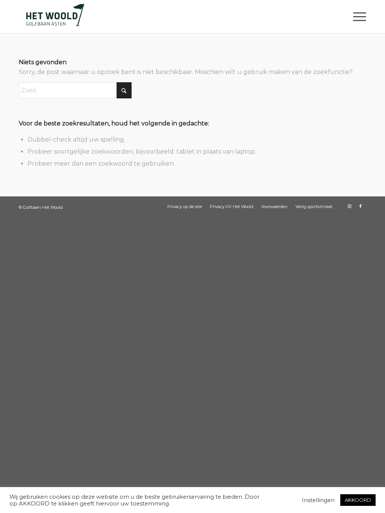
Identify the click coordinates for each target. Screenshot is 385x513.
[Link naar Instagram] (349, 206)
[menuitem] (357, 16)
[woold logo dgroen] (55, 16)
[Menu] (357, 16)
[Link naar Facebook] (360, 206)
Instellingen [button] (318, 500)
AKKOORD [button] (358, 500)
